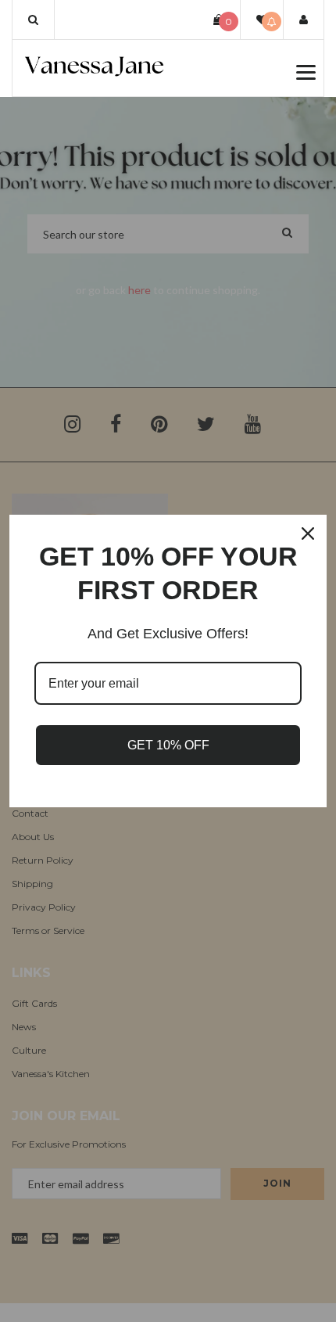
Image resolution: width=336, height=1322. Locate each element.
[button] (33, 19)
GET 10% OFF (168, 745)
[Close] (308, 533)
